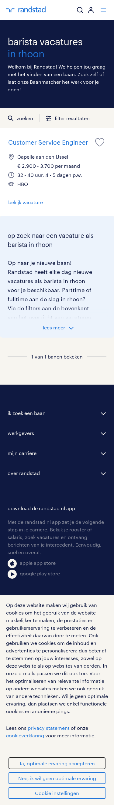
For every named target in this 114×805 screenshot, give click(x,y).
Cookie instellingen (57, 793)
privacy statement (49, 728)
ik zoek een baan (27, 413)
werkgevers (21, 433)
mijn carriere (22, 453)
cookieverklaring (25, 735)
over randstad (24, 473)
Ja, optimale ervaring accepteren (57, 763)
